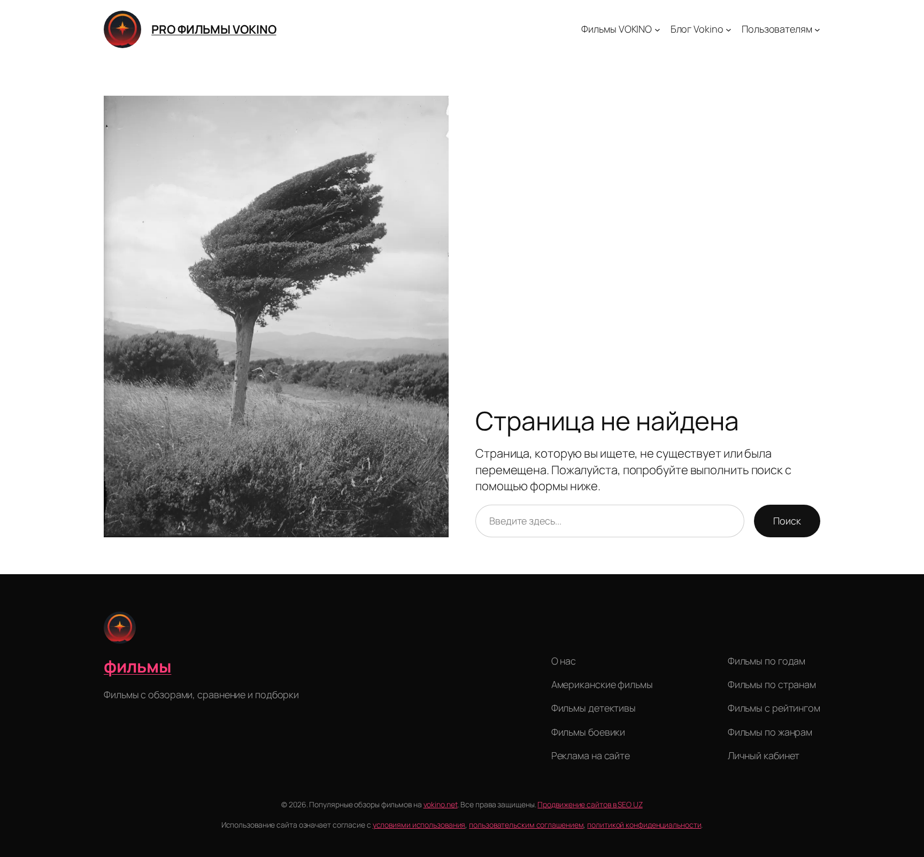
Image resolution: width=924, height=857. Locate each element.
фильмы (137, 666)
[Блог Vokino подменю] (729, 30)
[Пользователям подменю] (817, 30)
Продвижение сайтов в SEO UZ (589, 804)
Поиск (787, 520)
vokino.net (441, 804)
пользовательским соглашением (526, 825)
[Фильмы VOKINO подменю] (657, 30)
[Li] (438, 664)
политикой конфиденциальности (644, 825)
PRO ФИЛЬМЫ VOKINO (213, 29)
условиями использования (419, 825)
